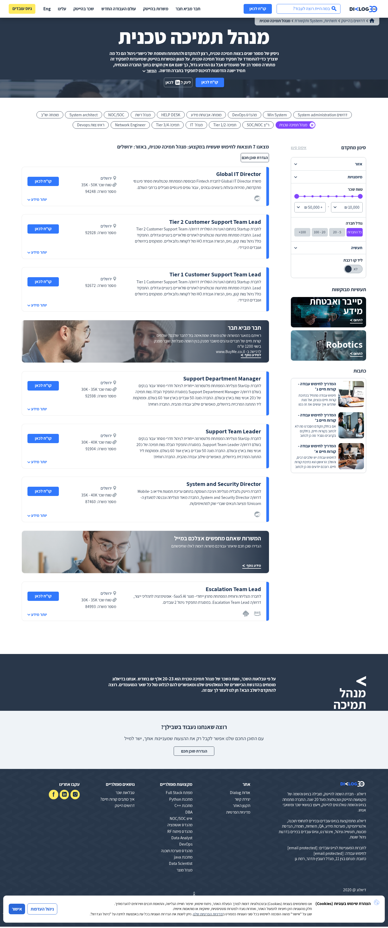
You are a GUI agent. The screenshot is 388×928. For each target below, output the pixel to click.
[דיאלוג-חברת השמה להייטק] (363, 9)
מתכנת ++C (183, 805)
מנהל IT (196, 124)
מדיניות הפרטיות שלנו (208, 914)
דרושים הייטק (125, 805)
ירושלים (106, 178)
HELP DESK (170, 114)
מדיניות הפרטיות (238, 812)
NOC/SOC (116, 114)
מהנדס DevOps (244, 114)
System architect (83, 114)
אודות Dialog (240, 792)
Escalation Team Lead (233, 589)
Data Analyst (181, 837)
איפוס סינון (298, 148)
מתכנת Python (180, 799)
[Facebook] (53, 794)
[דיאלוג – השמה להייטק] (352, 784)
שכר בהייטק (83, 9)
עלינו (62, 9)
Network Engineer (130, 124)
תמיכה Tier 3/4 (167, 124)
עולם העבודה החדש (118, 9)
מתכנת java (183, 857)
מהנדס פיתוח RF (179, 831)
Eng (47, 9)
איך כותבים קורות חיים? (117, 799)
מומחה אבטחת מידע (206, 114)
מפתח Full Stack (179, 792)
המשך (151, 70)
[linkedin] (64, 794)
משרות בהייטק (155, 9)
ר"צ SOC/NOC (258, 124)
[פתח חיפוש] (308, 9)
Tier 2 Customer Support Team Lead (215, 221)
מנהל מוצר (184, 870)
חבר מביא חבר (188, 9)
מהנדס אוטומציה (179, 824)
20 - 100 (319, 232)
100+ (302, 232)
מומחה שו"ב (50, 114)
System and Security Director (223, 484)
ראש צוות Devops (90, 124)
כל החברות (354, 232)
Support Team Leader (233, 431)
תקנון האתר (241, 805)
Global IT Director (238, 174)
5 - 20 (337, 232)
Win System (277, 114)
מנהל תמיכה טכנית (293, 124)
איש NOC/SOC (181, 818)
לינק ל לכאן (178, 82)
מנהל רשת (143, 114)
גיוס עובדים (22, 8)
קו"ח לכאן (257, 8)
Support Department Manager (222, 378)
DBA (188, 812)
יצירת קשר (242, 799)
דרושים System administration (322, 114)
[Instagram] (75, 794)
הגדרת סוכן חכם (255, 157)
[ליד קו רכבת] (353, 269)
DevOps (185, 844)
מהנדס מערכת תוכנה (176, 850)
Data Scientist (180, 863)
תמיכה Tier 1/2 (224, 124)
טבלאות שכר (125, 792)
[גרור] (360, 196)
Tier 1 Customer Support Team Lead (215, 274)
